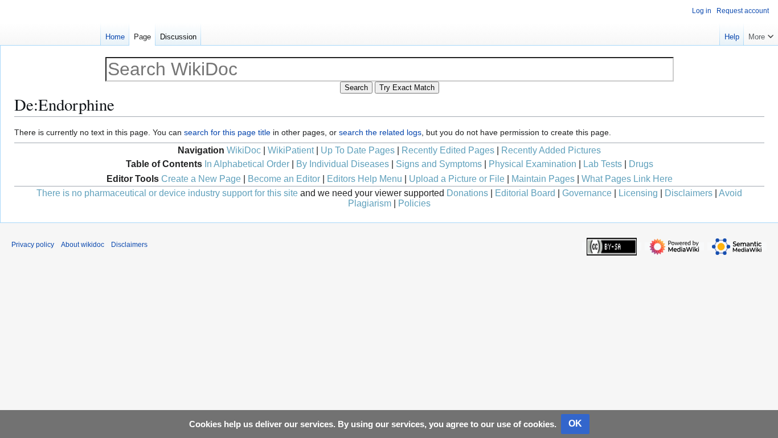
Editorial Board (525, 193)
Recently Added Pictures (551, 150)
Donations (467, 193)
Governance (587, 193)
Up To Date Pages (358, 150)
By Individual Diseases (342, 164)
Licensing (638, 193)
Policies (414, 203)
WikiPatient (291, 150)
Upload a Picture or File (457, 179)
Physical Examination (532, 164)
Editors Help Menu (364, 179)
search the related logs (380, 132)
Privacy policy (32, 245)
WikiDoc (244, 150)
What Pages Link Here (627, 179)
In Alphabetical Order (246, 164)
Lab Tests (602, 164)
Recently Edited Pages (448, 150)
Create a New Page (201, 179)
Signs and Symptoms (439, 164)
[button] (761, 34)
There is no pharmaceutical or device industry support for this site (167, 193)
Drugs (641, 164)
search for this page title (227, 132)
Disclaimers (689, 193)
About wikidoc (82, 245)
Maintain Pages (543, 179)
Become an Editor (284, 179)
